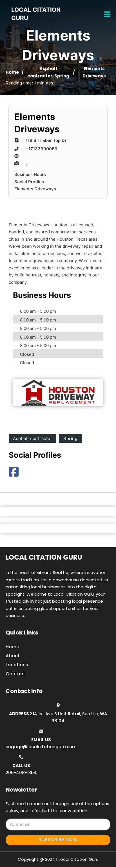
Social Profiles (29, 181)
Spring (61, 76)
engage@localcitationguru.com (41, 747)
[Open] (107, 13)
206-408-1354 (21, 773)
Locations (17, 665)
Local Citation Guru (44, 557)
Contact (15, 674)
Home (12, 72)
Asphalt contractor (32, 438)
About (13, 656)
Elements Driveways (35, 188)
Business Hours (30, 174)
